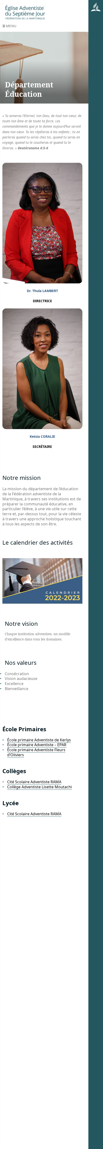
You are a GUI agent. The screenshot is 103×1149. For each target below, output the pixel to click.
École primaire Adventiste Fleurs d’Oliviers (36, 752)
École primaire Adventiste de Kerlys (39, 740)
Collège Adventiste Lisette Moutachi (39, 787)
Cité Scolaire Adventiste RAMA (34, 781)
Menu (11, 26)
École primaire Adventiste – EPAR (36, 744)
